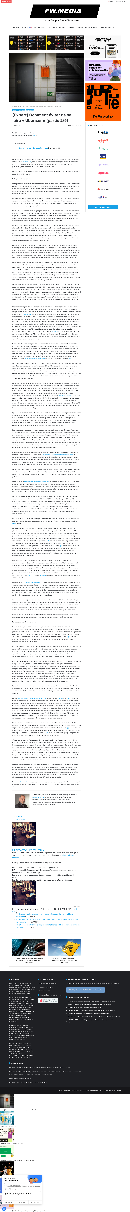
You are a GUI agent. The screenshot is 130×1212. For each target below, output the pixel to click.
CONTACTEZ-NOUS (107, 27)
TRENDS (61, 27)
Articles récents (21, 819)
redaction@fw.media (44, 990)
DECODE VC (71, 1013)
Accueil (15, 106)
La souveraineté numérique (32, 583)
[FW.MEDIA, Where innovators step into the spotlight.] (65, 14)
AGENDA (70, 27)
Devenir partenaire (103, 207)
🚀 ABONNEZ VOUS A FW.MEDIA (118, 1)
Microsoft (27, 314)
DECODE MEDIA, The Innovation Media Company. (94, 1090)
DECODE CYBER (73, 1004)
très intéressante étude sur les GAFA (36, 482)
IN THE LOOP (51, 27)
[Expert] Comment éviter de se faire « (32, 148)
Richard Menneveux (31, 1074)
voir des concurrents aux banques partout (32, 698)
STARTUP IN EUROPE (74, 1016)
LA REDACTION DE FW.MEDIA (28, 850)
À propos (19, 816)
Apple (15, 270)
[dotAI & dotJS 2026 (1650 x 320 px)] (46, 42)
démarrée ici (27, 162)
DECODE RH (71, 1007)
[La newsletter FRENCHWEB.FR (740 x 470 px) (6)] (103, 57)
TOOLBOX (80, 27)
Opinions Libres (38, 797)
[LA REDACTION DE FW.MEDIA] (24, 846)
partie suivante (23, 782)
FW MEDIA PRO (40, 27)
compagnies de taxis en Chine (35, 359)
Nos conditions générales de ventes (20, 1078)
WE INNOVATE (72, 1020)
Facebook (42, 575)
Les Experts (22, 110)
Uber (33, 135)
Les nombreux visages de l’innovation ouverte (57, 455)
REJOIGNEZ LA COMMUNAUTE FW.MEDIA (85, 990)
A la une (21, 106)
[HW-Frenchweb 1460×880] (103, 80)
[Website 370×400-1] (103, 120)
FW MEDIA (71, 1001)
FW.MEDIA (21, 983)
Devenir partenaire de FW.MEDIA (47, 983)
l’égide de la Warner (65, 395)
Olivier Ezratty (30, 110)
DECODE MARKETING (74, 1010)
